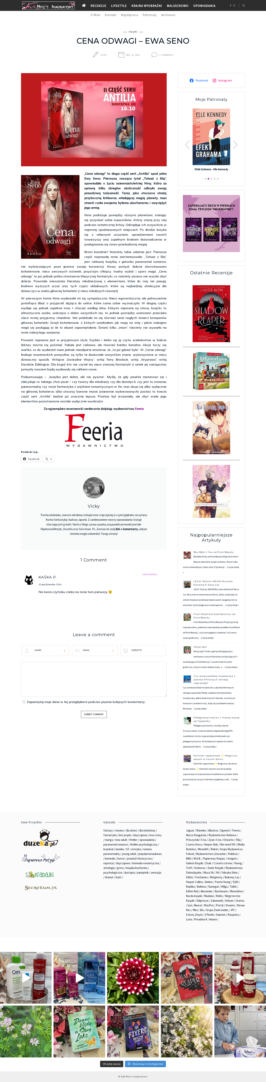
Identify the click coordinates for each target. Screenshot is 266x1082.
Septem (220, 914)
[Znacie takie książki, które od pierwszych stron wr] (186, 978)
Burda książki (194, 896)
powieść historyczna (139, 858)
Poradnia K (200, 919)
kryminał (108, 849)
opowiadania (147, 840)
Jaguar (190, 830)
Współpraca (129, 15)
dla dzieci (131, 830)
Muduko (209, 896)
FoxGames (201, 877)
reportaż (108, 863)
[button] (235, 145)
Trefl (189, 868)
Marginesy (216, 877)
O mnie (95, 15)
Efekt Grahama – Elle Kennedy (211, 169)
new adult (121, 840)
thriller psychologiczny (143, 844)
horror (121, 858)
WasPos (209, 905)
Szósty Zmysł (194, 914)
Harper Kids (211, 844)
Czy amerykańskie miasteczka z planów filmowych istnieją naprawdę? (214, 679)
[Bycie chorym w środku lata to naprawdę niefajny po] (26, 1031)
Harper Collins (194, 882)
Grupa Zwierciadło (217, 910)
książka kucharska (136, 868)
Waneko (201, 830)
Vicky (103, 55)
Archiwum (168, 15)
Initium (229, 900)
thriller (133, 840)
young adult (129, 854)
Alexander (207, 891)
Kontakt (110, 15)
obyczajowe (123, 863)
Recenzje (98, 6)
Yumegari (213, 886)
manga (109, 840)
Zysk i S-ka (214, 840)
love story (156, 835)
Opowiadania (204, 6)
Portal (219, 905)
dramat (109, 877)
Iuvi (190, 905)
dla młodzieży (147, 830)
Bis (202, 910)
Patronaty (150, 15)
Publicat (233, 854)
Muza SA (208, 872)
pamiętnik (143, 872)
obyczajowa (140, 835)
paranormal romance (115, 844)
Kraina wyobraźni (146, 6)
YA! (217, 872)
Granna (240, 900)
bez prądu (125, 835)
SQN (235, 882)
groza (120, 868)
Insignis (232, 858)
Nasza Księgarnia (196, 835)
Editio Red (192, 891)
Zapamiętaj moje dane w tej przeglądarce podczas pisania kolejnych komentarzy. (86, 702)
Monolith (203, 849)
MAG (188, 858)
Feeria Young (223, 882)
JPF (232, 910)
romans (119, 830)
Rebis (219, 896)
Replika (190, 886)
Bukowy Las (232, 877)
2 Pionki (209, 914)
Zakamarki (217, 900)
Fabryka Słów (230, 872)
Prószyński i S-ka (196, 840)
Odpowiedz (150, 574)
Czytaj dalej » (232, 605)
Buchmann (221, 891)
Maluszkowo (177, 6)
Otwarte (228, 840)
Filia (238, 840)
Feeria (139, 409)
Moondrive (236, 891)
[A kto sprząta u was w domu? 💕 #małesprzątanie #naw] (240, 1031)
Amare (213, 919)
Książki (133, 31)
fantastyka (110, 835)
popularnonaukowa (150, 854)
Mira (195, 910)
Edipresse (202, 900)
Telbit (233, 886)
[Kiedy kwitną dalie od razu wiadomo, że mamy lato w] (133, 978)
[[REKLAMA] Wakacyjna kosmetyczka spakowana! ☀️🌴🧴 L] (26, 978)
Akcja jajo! (200, 646)
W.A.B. (197, 858)
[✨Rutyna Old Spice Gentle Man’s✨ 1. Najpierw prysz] (240, 978)
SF (127, 849)
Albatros (213, 830)
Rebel (214, 849)
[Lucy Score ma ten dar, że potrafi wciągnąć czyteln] (79, 1031)
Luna (189, 919)
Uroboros (199, 868)
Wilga (224, 886)
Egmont (225, 830)
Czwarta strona (222, 863)
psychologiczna (112, 872)
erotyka (136, 849)
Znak (208, 863)
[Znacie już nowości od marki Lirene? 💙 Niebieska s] (79, 978)
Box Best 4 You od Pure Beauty (214, 552)
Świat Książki (215, 868)
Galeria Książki (194, 863)
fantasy (108, 830)
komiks (120, 849)
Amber (209, 882)
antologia (109, 868)
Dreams (230, 905)
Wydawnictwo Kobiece (222, 835)
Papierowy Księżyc (214, 858)
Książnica (233, 914)
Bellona (201, 886)
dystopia (129, 872)
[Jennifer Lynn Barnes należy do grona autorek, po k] (133, 1031)
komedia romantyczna (145, 863)
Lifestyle (119, 6)
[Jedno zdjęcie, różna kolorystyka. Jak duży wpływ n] (186, 1031)
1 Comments (166, 55)
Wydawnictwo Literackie (211, 854)
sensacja (156, 872)
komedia (110, 858)
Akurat (198, 905)
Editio (189, 877)
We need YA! (227, 844)
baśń (118, 877)
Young (238, 863)
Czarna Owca (194, 844)
